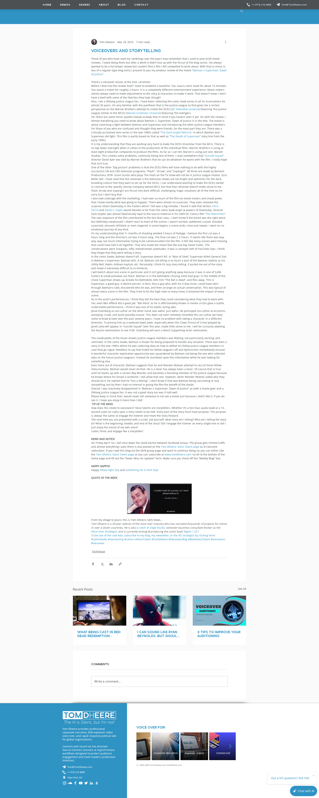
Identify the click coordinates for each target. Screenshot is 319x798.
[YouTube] (80, 783)
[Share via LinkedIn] (111, 564)
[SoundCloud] (70, 783)
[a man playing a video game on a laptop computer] (99, 611)
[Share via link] (120, 564)
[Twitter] (86, 783)
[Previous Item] (142, 746)
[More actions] (225, 42)
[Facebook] (75, 783)
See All (242, 589)
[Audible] (97, 783)
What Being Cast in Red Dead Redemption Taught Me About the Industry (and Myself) (99, 634)
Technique (98, 551)
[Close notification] (313, 775)
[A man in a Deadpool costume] (159, 611)
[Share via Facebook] (93, 564)
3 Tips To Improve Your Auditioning (219, 634)
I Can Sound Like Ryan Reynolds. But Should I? (158, 634)
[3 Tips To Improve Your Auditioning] (219, 611)
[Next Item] (230, 746)
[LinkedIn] (91, 783)
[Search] (246, 4)
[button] (84, 4)
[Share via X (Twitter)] (102, 564)
